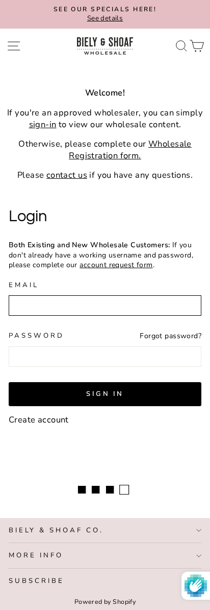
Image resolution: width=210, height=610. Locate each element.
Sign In (105, 393)
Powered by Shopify (105, 601)
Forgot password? (170, 336)
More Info (36, 555)
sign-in (43, 124)
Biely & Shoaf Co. (56, 530)
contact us (66, 175)
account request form (116, 265)
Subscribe (36, 580)
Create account (39, 420)
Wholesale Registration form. (130, 149)
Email (24, 285)
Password (36, 335)
